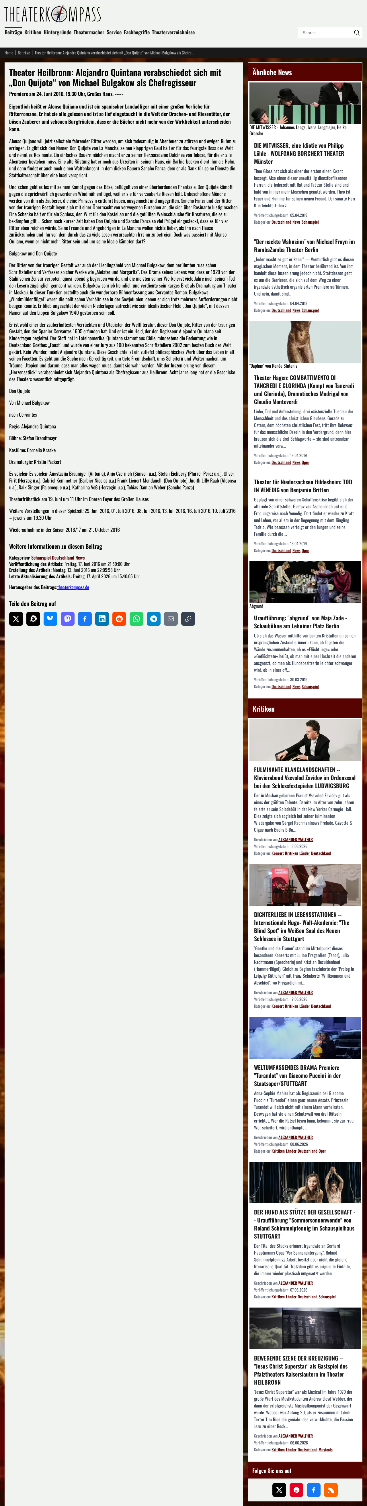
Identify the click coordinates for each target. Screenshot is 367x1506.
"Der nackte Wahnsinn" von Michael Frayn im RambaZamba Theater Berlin (304, 245)
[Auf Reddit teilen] (119, 619)
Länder (304, 853)
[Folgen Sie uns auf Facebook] (314, 1490)
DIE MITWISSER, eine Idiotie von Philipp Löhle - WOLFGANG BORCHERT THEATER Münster (299, 153)
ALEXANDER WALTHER (295, 839)
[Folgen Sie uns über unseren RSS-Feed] (331, 1490)
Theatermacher (89, 32)
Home (9, 53)
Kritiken (32, 32)
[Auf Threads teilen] (33, 619)
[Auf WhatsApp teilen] (136, 619)
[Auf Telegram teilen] (154, 619)
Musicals (326, 1449)
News (80, 557)
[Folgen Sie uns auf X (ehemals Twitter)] (279, 1490)
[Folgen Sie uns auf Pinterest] (296, 1490)
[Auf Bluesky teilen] (50, 619)
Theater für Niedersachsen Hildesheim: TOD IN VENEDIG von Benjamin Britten (303, 485)
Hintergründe (57, 32)
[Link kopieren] (188, 619)
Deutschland (63, 557)
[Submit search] (356, 32)
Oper (305, 462)
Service (114, 32)
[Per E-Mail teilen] (171, 619)
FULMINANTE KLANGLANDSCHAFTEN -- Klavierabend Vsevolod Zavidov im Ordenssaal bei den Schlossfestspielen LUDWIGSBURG (305, 777)
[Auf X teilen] (16, 619)
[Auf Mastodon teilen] (68, 619)
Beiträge (13, 32)
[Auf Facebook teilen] (85, 619)
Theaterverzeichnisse (173, 32)
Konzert (278, 853)
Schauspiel (41, 557)
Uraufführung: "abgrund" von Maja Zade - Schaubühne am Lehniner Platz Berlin (300, 621)
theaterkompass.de (73, 587)
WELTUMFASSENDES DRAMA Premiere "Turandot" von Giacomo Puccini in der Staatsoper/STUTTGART (297, 1075)
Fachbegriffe (137, 32)
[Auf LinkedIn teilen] (102, 619)
